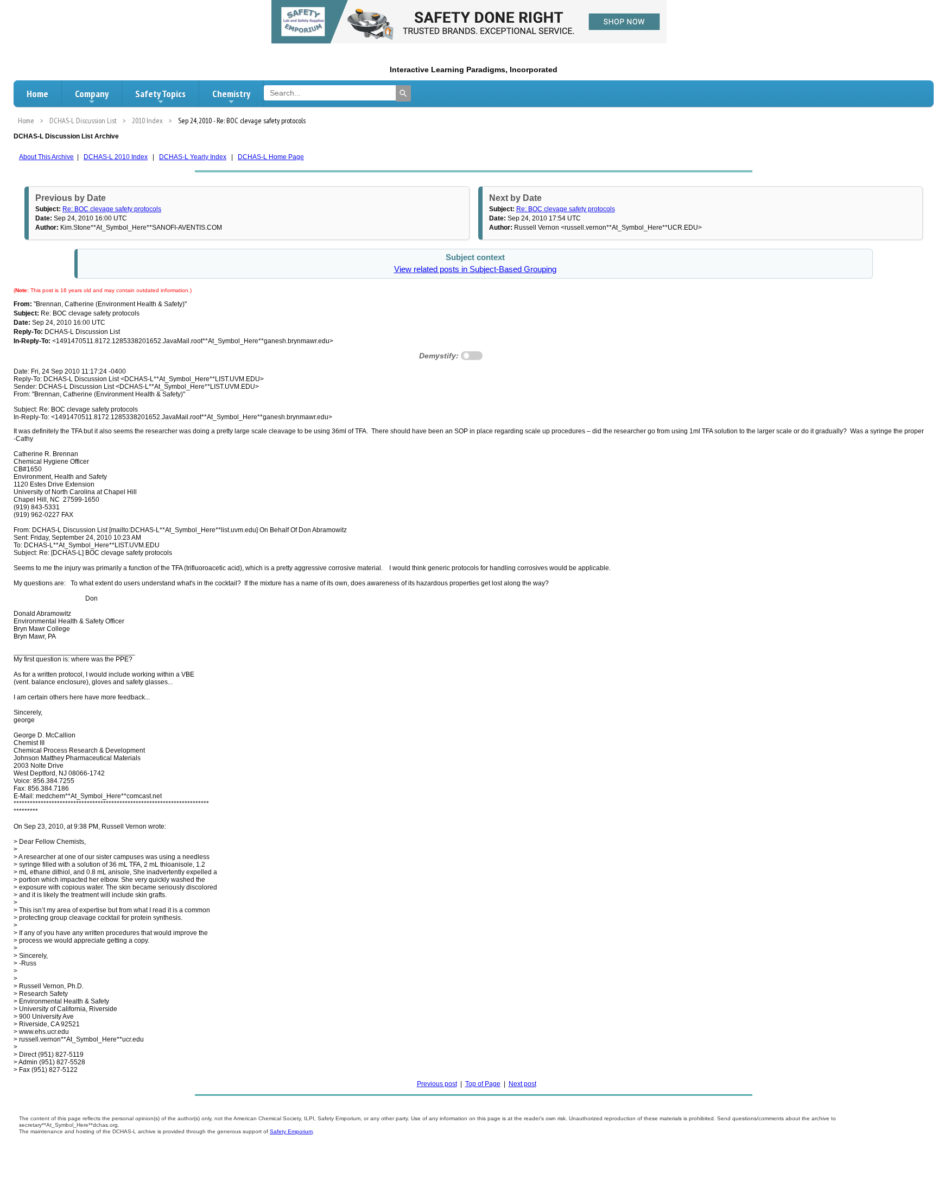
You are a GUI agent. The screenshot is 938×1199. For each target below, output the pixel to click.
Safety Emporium (291, 1131)
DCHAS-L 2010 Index (116, 157)
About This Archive (46, 157)
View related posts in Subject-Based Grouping (475, 269)
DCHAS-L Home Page (271, 157)
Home (37, 93)
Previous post (437, 1084)
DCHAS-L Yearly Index (192, 157)
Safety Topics (160, 93)
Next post (522, 1084)
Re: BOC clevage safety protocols (111, 209)
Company (92, 93)
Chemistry (231, 93)
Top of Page (482, 1084)
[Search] (403, 93)
